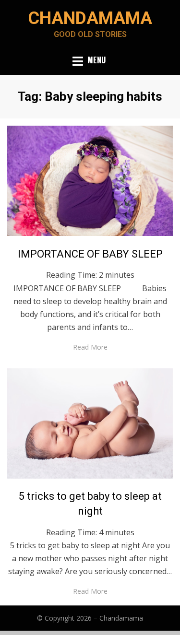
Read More (90, 347)
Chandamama (90, 18)
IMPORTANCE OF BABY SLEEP (90, 254)
